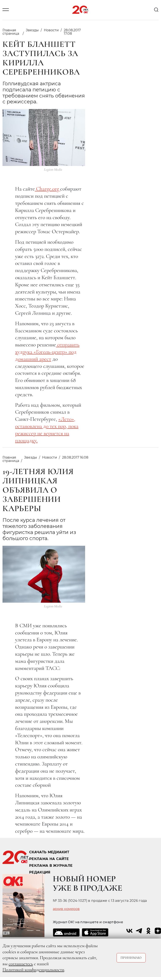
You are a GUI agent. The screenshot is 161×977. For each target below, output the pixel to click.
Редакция (40, 872)
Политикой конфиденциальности (33, 969)
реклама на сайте (49, 859)
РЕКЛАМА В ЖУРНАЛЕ (51, 866)
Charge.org (47, 188)
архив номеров (66, 909)
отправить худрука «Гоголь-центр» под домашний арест (47, 351)
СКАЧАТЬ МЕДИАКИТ (49, 852)
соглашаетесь (21, 963)
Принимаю (131, 958)
